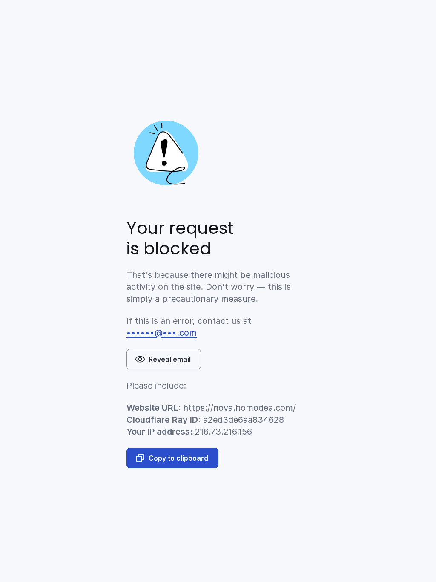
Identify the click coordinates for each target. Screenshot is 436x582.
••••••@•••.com (161, 333)
